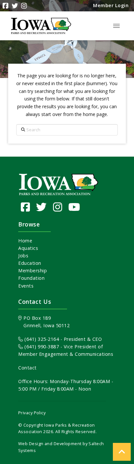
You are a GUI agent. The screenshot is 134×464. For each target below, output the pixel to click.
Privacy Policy (32, 413)
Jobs (23, 255)
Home (25, 241)
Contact (27, 368)
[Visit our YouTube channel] (74, 207)
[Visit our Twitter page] (41, 207)
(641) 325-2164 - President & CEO (62, 339)
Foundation (31, 278)
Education (29, 263)
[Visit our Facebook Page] (25, 207)
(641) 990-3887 (41, 346)
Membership (32, 270)
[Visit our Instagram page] (57, 207)
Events (26, 286)
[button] (116, 26)
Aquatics (28, 248)
